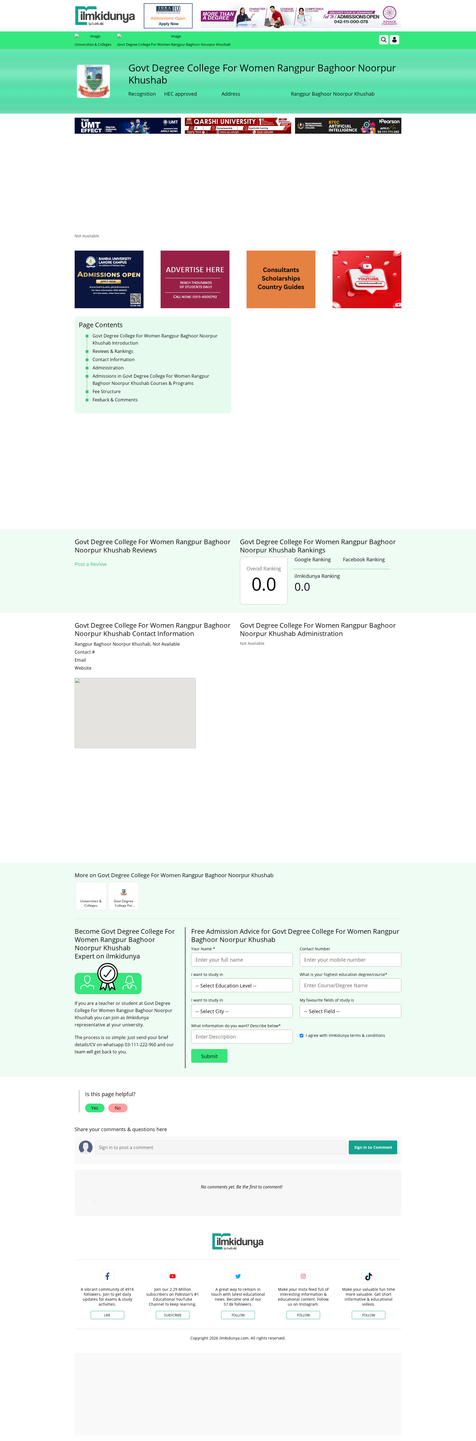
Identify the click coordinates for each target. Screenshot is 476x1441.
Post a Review (91, 564)
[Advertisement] (238, 176)
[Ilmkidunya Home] (105, 15)
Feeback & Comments (115, 400)
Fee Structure (107, 391)
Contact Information (114, 359)
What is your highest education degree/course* (343, 974)
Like (107, 1315)
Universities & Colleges (93, 44)
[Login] (394, 39)
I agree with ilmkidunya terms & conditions (345, 1035)
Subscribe (173, 1315)
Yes (94, 1108)
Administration (108, 368)
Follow (238, 1315)
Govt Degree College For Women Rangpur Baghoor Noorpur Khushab (174, 44)
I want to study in (207, 974)
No (118, 1108)
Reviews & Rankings (113, 351)
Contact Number (315, 948)
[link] (168, 15)
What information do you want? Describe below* (236, 1025)
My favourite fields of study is (327, 1000)
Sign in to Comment (373, 1147)
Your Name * (203, 948)
